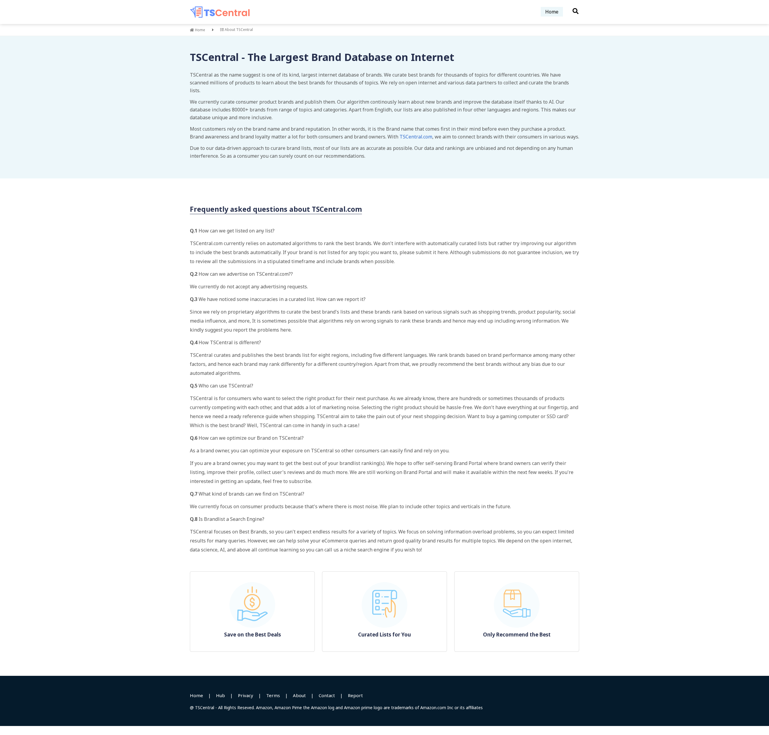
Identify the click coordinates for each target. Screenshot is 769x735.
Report (355, 695)
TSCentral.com (416, 136)
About (299, 695)
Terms (273, 695)
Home (551, 11)
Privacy (245, 695)
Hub (220, 695)
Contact (327, 695)
